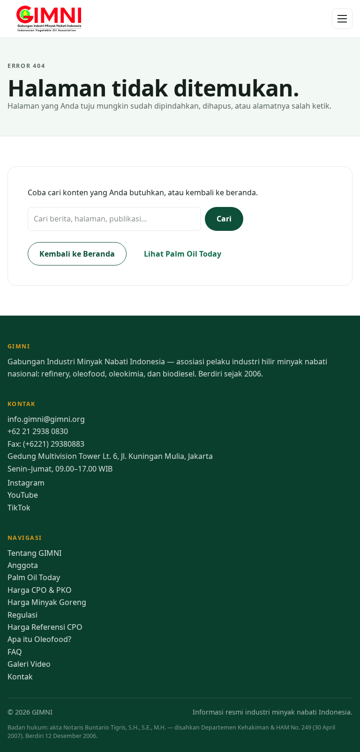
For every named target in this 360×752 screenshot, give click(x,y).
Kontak (20, 676)
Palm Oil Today (34, 577)
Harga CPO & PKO (40, 590)
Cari (224, 219)
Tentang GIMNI (34, 553)
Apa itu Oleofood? (39, 639)
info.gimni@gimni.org (46, 419)
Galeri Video (29, 664)
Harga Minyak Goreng (47, 602)
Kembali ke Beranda (77, 254)
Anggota (23, 565)
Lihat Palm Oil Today (182, 254)
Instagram (26, 483)
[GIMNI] (50, 19)
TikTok (19, 507)
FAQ (15, 652)
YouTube (23, 495)
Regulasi (23, 615)
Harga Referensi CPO (45, 627)
